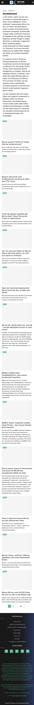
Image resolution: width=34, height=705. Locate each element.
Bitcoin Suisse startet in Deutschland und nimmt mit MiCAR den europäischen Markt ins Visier (17, 470)
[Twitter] (16, 651)
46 (21, 606)
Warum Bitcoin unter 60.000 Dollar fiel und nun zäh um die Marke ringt (16, 593)
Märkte (4, 121)
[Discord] (22, 651)
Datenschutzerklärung (17, 624)
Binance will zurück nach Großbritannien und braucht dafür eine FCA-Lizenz (15, 179)
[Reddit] (27, 651)
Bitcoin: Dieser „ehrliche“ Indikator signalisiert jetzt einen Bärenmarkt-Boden (16, 557)
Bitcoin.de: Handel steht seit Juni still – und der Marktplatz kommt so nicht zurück (17, 327)
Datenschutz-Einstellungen (17, 627)
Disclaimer (17, 630)
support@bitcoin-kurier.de (19, 695)
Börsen (4, 156)
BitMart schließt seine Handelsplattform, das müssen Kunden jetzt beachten (14, 375)
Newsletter (17, 633)
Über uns (17, 636)
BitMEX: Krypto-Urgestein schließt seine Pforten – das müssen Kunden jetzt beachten (16, 425)
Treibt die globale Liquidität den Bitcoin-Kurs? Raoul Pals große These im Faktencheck (15, 216)
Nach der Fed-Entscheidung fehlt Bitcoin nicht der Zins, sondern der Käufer (16, 290)
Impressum (17, 621)
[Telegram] (6, 651)
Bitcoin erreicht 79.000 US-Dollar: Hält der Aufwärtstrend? (15, 143)
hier (29, 692)
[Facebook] (11, 651)
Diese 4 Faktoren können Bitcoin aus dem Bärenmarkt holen (15, 519)
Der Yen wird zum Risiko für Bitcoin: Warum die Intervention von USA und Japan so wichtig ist (16, 253)
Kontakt (17, 639)
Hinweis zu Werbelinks (17, 642)
